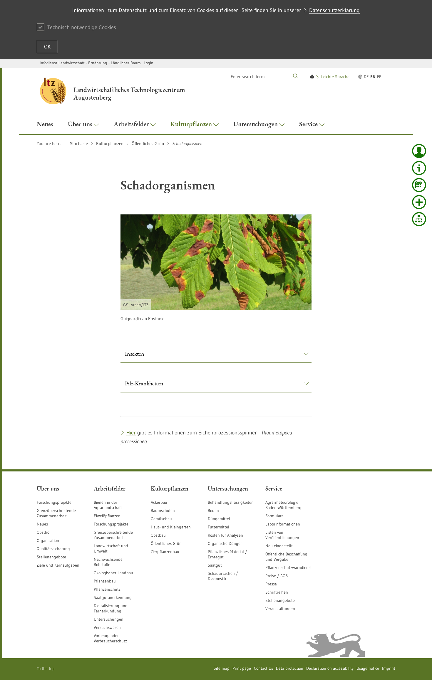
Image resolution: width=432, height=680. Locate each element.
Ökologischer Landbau (113, 572)
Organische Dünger (225, 543)
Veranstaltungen (280, 608)
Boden (213, 510)
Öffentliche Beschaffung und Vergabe (286, 556)
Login (148, 63)
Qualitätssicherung (53, 548)
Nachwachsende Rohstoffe (108, 562)
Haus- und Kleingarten (171, 527)
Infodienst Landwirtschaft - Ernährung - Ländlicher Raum (90, 63)
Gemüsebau (161, 518)
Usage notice (367, 668)
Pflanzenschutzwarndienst (288, 567)
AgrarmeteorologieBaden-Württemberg (283, 505)
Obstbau (158, 535)
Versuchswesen (107, 627)
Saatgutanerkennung (113, 597)
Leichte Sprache (335, 76)
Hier (131, 432)
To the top (46, 668)
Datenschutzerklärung (334, 10)
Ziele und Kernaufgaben (58, 565)
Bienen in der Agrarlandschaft (108, 505)
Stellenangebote (51, 557)
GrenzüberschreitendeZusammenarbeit (113, 535)
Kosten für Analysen (225, 535)
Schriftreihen (276, 592)
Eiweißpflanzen (107, 515)
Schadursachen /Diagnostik (223, 576)
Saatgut (215, 565)
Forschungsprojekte (54, 502)
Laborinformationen (282, 524)
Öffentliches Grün (166, 543)
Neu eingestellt (279, 545)
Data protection (289, 668)
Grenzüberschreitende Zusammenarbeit (56, 513)
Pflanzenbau (105, 581)
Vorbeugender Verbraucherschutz (110, 638)
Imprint (388, 668)
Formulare (274, 515)
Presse (271, 584)
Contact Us (263, 668)
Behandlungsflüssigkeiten (231, 502)
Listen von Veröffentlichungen (282, 535)
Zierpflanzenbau (165, 551)
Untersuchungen (108, 619)
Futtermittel (218, 527)
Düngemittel (219, 518)
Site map (222, 668)
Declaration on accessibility (330, 668)
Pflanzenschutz (107, 589)
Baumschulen (163, 510)
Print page (241, 668)
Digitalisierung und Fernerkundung (111, 608)
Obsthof (44, 532)
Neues (42, 524)
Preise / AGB (276, 575)
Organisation (48, 540)
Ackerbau (159, 502)
